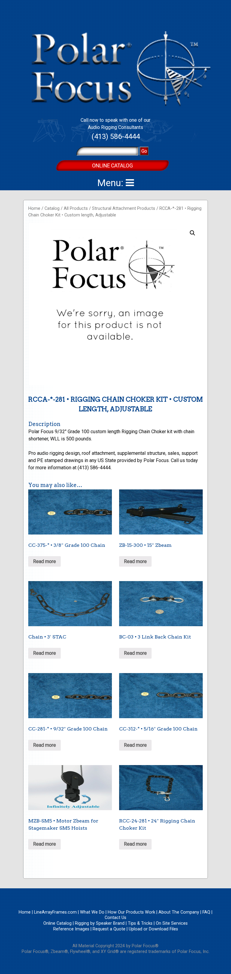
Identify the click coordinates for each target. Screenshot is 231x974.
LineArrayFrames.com (55, 912)
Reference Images (71, 929)
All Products (76, 208)
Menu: (111, 182)
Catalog (52, 208)
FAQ (206, 912)
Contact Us (115, 917)
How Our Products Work (131, 912)
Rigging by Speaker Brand (100, 923)
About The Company (179, 912)
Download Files (163, 929)
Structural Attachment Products (123, 208)
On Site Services (172, 923)
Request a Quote (109, 929)
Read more (44, 561)
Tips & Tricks (140, 923)
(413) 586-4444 (115, 136)
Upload (135, 929)
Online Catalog (112, 166)
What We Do (92, 912)
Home (34, 208)
